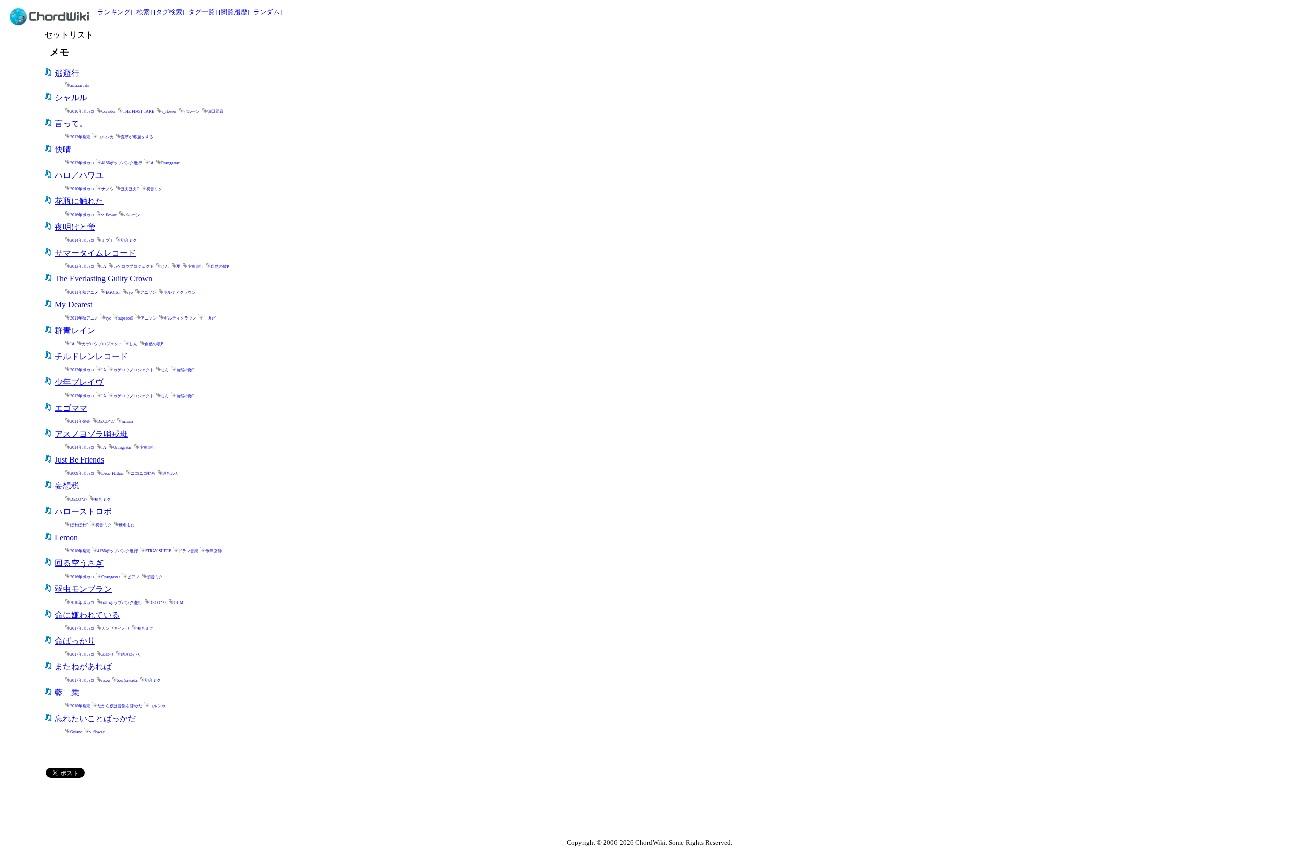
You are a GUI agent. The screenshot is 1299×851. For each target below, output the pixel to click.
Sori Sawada (127, 680)
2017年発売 (80, 137)
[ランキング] (113, 12)
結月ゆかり (131, 654)
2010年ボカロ (82, 189)
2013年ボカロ (82, 266)
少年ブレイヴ (79, 382)
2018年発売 (80, 551)
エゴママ (71, 408)
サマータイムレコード (95, 253)
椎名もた (127, 525)
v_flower (169, 111)
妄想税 (67, 485)
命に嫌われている (87, 615)
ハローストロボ (83, 511)
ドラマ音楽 (188, 551)
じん (165, 266)
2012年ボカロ (82, 370)
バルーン (192, 111)
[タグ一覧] (201, 12)
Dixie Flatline (112, 473)
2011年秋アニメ (84, 292)
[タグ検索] (169, 12)
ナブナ (107, 240)
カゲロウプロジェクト (133, 266)
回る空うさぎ (79, 563)
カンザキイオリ (115, 628)
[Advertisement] (1085, 44)
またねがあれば (83, 666)
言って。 (71, 123)
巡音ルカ (170, 473)
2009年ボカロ (82, 473)
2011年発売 (80, 421)
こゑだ (209, 318)
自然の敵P (220, 266)
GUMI (179, 602)
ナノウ (107, 189)
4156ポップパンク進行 (121, 163)
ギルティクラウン (179, 292)
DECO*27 (106, 421)
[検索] (143, 12)
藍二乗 (67, 692)
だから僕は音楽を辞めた (119, 706)
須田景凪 (215, 111)
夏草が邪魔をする (137, 137)
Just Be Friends (79, 459)
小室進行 (195, 266)
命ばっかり (75, 640)
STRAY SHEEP (158, 551)
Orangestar (170, 163)
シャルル (71, 97)
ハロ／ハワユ (79, 175)
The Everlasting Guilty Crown (103, 278)
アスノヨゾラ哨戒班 (91, 434)
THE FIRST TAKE (138, 111)
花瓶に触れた (79, 201)
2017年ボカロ (82, 163)
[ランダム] (266, 12)
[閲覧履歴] (234, 12)
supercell (125, 318)
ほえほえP (130, 189)
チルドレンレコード (91, 356)
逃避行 (67, 73)
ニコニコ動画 (143, 473)
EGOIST (113, 292)
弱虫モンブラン (83, 589)
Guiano (76, 732)
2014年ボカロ (82, 240)
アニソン (148, 292)
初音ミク (154, 189)
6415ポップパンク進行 (121, 602)
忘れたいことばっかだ (95, 718)
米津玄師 (214, 551)
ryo (130, 292)
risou (105, 680)
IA (151, 163)
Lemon (66, 537)
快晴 (63, 149)
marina (127, 421)
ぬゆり (107, 654)
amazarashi (79, 85)
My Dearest (73, 304)
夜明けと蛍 (75, 227)
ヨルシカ (105, 137)
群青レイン (75, 330)
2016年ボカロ (82, 111)
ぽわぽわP (79, 525)
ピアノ (133, 577)
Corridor (108, 111)
